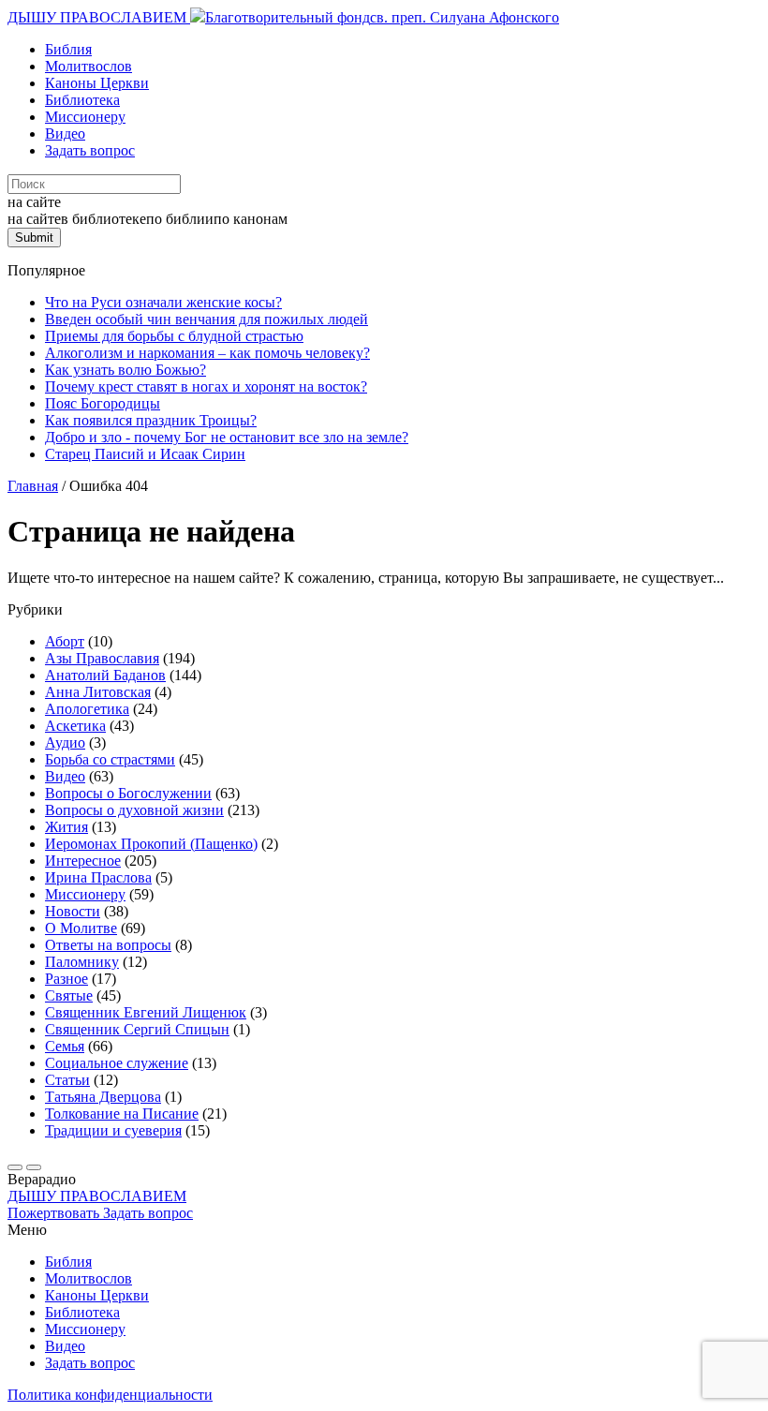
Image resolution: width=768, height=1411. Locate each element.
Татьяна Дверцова (103, 1097)
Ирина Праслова (98, 877)
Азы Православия (102, 658)
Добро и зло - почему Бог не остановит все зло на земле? (226, 437)
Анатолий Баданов (105, 675)
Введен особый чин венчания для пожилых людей (206, 319)
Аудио (65, 742)
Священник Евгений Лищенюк (145, 1012)
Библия (68, 49)
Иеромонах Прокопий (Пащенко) (151, 844)
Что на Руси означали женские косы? (163, 302)
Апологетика (87, 709)
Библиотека (82, 100)
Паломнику (82, 962)
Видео (65, 133)
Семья (64, 1046)
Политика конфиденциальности (110, 1395)
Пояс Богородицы (102, 403)
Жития (66, 827)
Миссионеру (85, 117)
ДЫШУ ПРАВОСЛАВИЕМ (98, 17)
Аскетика (75, 726)
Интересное (83, 861)
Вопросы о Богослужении (128, 793)
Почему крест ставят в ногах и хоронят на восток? (206, 386)
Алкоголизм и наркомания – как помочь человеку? (207, 353)
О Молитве (81, 928)
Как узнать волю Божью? (125, 370)
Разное (66, 979)
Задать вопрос (90, 150)
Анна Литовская (98, 692)
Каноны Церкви (97, 83)
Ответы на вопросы (108, 945)
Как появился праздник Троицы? (151, 420)
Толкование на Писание (122, 1113)
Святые (69, 995)
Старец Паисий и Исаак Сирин (145, 454)
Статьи (67, 1080)
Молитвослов (88, 66)
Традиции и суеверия (113, 1130)
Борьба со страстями (110, 759)
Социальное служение (116, 1063)
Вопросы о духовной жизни (134, 810)
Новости (72, 911)
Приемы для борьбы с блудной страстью (174, 336)
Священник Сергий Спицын (137, 1029)
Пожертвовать (55, 1213)
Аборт (64, 641)
